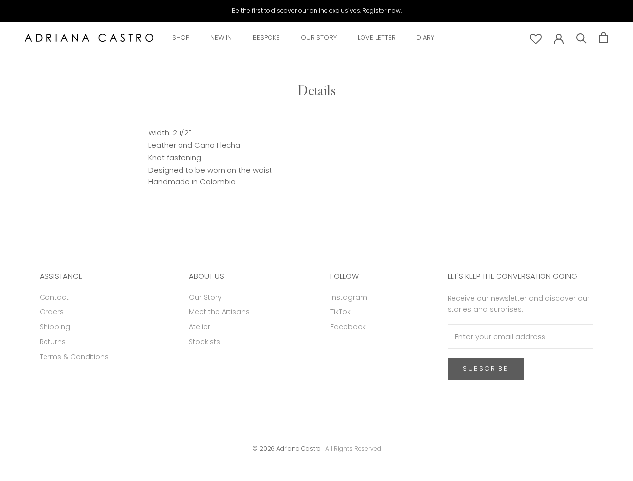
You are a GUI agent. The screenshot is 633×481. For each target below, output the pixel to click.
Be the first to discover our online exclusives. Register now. (317, 10)
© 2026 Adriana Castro (286, 448)
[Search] (581, 37)
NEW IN (221, 37)
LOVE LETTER (377, 37)
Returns (53, 341)
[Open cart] (603, 37)
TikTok (340, 311)
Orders (52, 311)
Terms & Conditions (74, 356)
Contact (54, 297)
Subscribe (485, 368)
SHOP (180, 37)
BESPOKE (266, 37)
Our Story (205, 297)
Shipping (55, 326)
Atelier (199, 326)
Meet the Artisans (219, 311)
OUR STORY (319, 37)
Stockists (204, 341)
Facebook (348, 326)
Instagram (348, 297)
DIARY (425, 37)
